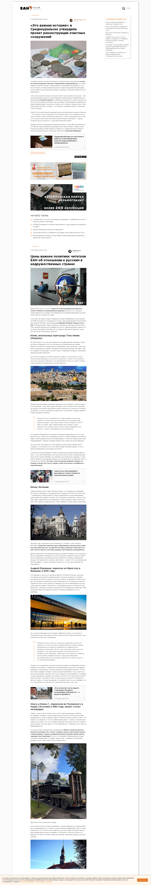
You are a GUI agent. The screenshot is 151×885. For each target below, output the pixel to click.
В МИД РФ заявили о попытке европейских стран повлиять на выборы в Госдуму (59, 225)
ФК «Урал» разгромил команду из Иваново (117, 33)
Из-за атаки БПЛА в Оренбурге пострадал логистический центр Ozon (59, 232)
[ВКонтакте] (76, 157)
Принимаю (142, 880)
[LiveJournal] (85, 157)
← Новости (34, 15)
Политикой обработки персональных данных (35, 881)
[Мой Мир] (83, 157)
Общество (42, 152)
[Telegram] (80, 157)
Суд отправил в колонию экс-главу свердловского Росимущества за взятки (116, 54)
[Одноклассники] (78, 157)
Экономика (34, 152)
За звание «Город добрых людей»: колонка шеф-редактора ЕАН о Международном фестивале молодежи (117, 47)
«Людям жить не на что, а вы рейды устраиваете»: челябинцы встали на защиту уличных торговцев (59, 220)
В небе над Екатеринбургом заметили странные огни (115, 23)
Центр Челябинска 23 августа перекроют (48, 229)
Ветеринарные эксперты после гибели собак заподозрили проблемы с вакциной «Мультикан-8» (59, 236)
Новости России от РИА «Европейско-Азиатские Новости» (26, 8)
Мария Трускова (80, 19)
